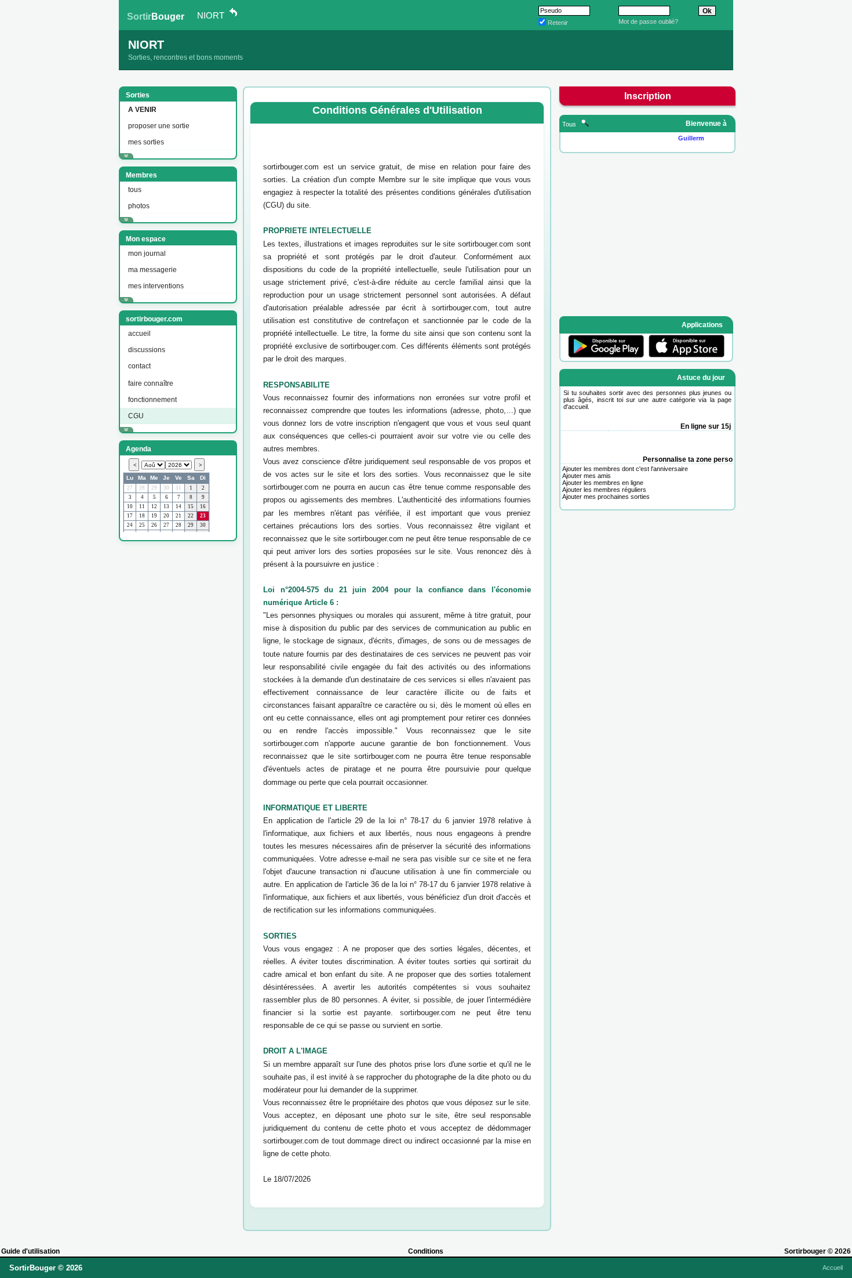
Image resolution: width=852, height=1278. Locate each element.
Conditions (425, 1251)
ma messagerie (152, 270)
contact (139, 366)
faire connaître (150, 383)
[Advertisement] (176, 722)
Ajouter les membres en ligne (602, 482)
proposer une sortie (159, 126)
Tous (570, 124)
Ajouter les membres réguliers (604, 489)
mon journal (147, 253)
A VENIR (142, 110)
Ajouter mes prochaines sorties (606, 496)
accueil (139, 334)
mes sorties (146, 142)
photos (139, 206)
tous (134, 190)
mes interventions (156, 286)
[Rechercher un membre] (585, 124)
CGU (136, 416)
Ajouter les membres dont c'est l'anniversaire (625, 468)
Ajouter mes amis (586, 475)
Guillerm (691, 138)
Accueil (832, 1267)
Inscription (647, 96)
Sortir (155, 16)
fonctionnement (152, 400)
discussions (146, 350)
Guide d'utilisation (30, 1251)
